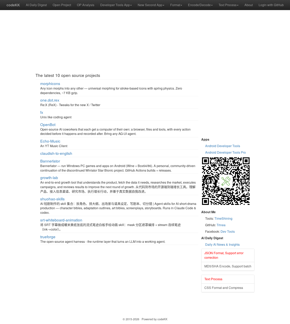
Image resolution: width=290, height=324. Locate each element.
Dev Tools (228, 231)
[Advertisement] (117, 41)
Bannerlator (50, 160)
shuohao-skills (52, 198)
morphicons (50, 83)
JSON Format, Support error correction (223, 255)
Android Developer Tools (222, 146)
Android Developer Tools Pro (225, 152)
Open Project (62, 5)
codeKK (13, 4)
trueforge (47, 236)
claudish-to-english (56, 153)
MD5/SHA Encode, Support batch (227, 266)
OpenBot (47, 124)
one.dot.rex (49, 100)
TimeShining (223, 218)
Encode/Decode (199, 5)
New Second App (150, 5)
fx (41, 112)
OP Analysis (85, 5)
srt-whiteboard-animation (61, 219)
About (248, 5)
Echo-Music (50, 141)
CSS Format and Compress (223, 287)
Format (175, 5)
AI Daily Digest (36, 5)
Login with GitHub (271, 5)
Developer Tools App (115, 5)
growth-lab (49, 177)
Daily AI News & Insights (222, 244)
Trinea (221, 225)
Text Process (228, 5)
